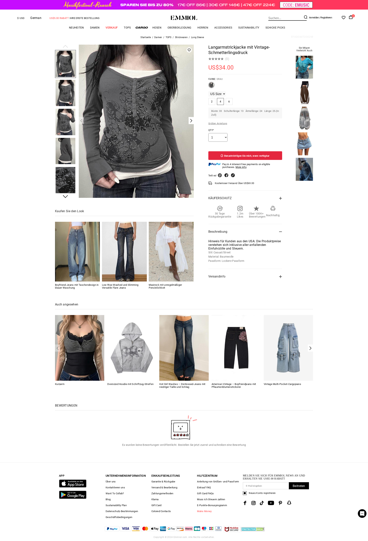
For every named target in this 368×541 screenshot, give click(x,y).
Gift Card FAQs (205, 493)
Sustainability (248, 27)
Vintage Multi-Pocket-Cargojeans (282, 384)
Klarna (155, 499)
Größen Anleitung (217, 123)
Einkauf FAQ (204, 487)
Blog (108, 499)
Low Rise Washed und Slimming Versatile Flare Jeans (120, 286)
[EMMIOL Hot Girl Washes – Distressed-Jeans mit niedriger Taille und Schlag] (184, 347)
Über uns (111, 481)
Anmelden (314, 17)
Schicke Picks (275, 27)
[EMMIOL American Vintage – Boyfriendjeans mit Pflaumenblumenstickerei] (236, 347)
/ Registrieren (325, 17)
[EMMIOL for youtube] (271, 503)
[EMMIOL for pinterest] (280, 503)
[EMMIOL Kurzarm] (79, 347)
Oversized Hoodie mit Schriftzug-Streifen (130, 384)
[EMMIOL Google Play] (72, 498)
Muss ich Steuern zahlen (211, 499)
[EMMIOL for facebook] (245, 503)
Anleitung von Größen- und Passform (218, 481)
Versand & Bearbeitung (164, 487)
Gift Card (156, 505)
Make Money (204, 511)
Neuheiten (76, 27)
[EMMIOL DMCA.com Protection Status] (252, 531)
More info (241, 167)
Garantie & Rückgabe (163, 481)
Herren (202, 27)
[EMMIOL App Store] (72, 486)
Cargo (141, 27)
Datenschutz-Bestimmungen (122, 511)
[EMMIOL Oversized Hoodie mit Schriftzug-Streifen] (131, 347)
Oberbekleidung (179, 27)
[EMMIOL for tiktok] (262, 503)
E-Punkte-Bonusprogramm (212, 505)
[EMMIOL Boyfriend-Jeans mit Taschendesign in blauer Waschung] (77, 252)
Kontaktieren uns (115, 487)
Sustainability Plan (116, 505)
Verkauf (112, 27)
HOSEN (157, 27)
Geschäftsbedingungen (119, 517)
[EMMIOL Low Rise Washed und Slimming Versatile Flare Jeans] (124, 252)
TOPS (127, 27)
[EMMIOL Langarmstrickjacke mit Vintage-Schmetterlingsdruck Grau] (211, 86)
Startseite (145, 37)
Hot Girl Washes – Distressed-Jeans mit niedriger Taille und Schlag (182, 385)
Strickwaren (181, 37)
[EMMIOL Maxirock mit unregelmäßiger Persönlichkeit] (171, 252)
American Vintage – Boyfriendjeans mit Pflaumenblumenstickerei (234, 385)
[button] (65, 46)
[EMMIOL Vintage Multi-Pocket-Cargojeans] (288, 347)
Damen (95, 27)
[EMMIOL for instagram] (253, 503)
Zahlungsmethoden (162, 493)
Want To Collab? (115, 493)
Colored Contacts (161, 511)
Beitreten (299, 486)
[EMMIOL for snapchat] (289, 503)
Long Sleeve (197, 37)
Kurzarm (59, 384)
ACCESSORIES (223, 27)
